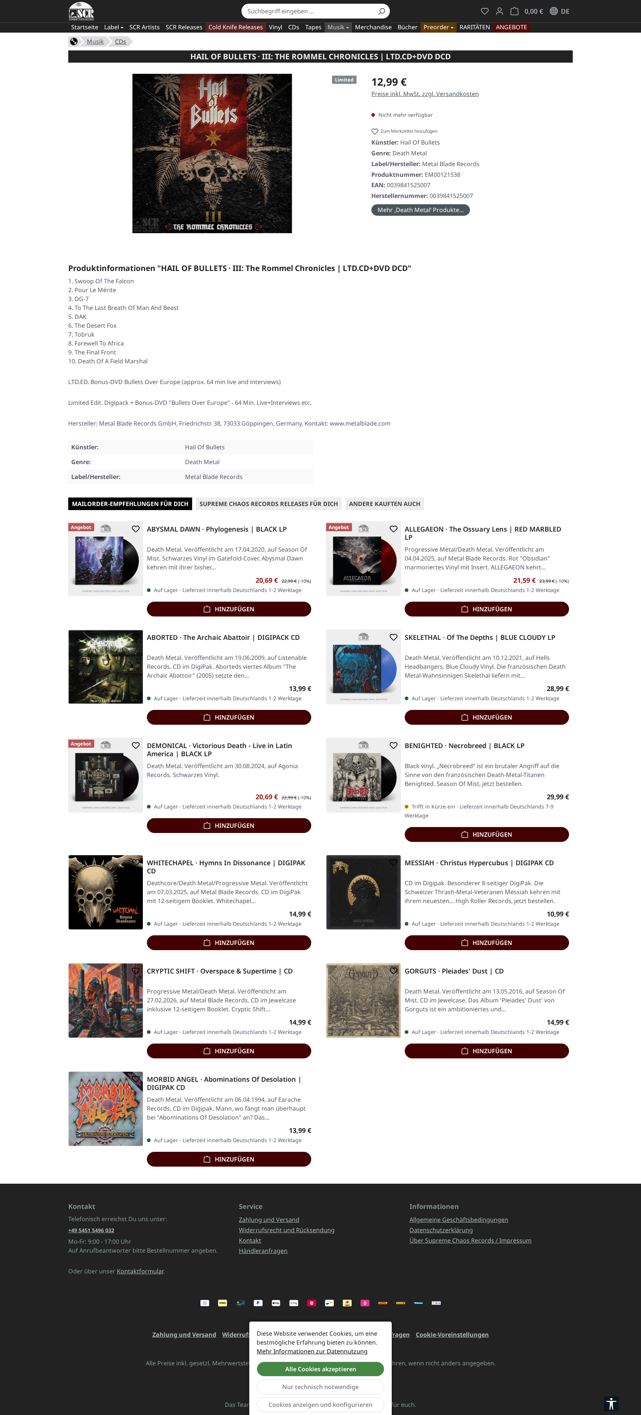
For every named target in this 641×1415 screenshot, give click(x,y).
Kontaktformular (140, 1271)
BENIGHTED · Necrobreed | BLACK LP (465, 745)
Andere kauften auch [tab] (384, 504)
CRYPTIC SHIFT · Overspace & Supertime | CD (220, 971)
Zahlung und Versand (269, 1220)
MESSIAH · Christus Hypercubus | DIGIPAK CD (479, 863)
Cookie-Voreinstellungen (452, 1334)
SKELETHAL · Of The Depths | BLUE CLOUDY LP (480, 637)
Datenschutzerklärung (441, 1230)
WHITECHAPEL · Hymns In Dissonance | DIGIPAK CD (226, 867)
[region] (212, 156)
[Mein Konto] (499, 11)
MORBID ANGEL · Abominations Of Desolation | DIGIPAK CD (224, 1083)
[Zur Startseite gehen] (81, 11)
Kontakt (250, 1240)
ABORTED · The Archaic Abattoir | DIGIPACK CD (223, 637)
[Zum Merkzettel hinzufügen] (134, 529)
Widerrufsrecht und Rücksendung (287, 1230)
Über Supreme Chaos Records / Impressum (471, 1240)
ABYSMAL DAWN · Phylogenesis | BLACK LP (217, 529)
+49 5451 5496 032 (91, 1230)
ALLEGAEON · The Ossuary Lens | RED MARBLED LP (483, 533)
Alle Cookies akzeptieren (320, 1369)
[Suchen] (381, 11)
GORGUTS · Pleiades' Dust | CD (454, 971)
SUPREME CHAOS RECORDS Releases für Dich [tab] (269, 504)
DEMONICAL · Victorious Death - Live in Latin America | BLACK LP (219, 749)
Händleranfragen (263, 1251)
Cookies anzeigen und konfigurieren (320, 1405)
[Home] (74, 41)
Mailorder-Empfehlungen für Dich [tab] (130, 504)
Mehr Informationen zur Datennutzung (312, 1351)
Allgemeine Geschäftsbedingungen (459, 1220)
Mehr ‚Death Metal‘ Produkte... (421, 210)
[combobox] (307, 11)
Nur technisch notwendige (320, 1387)
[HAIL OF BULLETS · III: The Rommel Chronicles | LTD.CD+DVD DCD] (212, 153)
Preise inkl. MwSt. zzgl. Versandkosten (425, 94)
